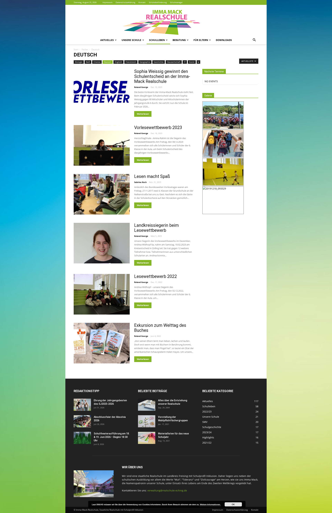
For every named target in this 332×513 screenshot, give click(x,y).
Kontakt (142, 2)
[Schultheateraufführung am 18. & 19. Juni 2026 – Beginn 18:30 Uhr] (82, 438)
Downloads (224, 40)
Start (76, 49)
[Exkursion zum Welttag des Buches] (102, 343)
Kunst (191, 62)
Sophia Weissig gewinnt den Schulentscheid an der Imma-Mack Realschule (162, 76)
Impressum (107, 2)
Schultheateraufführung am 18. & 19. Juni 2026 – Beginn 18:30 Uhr (112, 437)
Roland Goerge (141, 87)
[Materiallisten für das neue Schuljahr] (146, 438)
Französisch (131, 62)
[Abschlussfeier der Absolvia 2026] (82, 421)
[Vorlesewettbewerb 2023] (102, 145)
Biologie (78, 62)
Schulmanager (176, 2)
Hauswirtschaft (173, 62)
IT (185, 62)
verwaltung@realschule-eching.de (167, 490)
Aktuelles (107, 40)
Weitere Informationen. (210, 504)
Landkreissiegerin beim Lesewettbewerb (156, 228)
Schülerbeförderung (158, 2)
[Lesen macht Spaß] (102, 194)
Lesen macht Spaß (152, 176)
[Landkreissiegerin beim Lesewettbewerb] (102, 243)
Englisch (118, 62)
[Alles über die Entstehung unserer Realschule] (146, 405)
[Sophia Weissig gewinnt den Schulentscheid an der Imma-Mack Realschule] (102, 89)
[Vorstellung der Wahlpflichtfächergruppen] (146, 421)
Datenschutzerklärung (125, 2)
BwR (88, 62)
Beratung (179, 40)
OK (233, 504)
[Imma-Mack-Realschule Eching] (166, 20)
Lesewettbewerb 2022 (155, 276)
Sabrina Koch (140, 182)
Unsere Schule (131, 40)
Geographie (145, 62)
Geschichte (158, 62)
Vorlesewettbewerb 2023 (158, 127)
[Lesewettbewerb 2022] (102, 294)
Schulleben (157, 40)
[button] (254, 40)
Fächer (85, 49)
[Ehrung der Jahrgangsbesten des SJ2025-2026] (82, 405)
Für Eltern (200, 40)
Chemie (97, 62)
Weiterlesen (143, 114)
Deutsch (107, 62)
